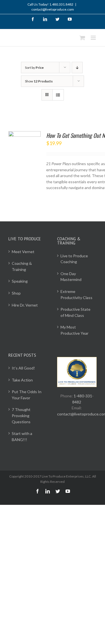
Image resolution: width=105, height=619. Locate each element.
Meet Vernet (23, 251)
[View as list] (58, 94)
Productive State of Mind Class (75, 312)
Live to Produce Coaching (74, 258)
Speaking (20, 281)
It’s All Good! (23, 368)
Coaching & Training (22, 266)
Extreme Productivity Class (76, 294)
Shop (16, 293)
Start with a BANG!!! (22, 436)
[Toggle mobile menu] (94, 38)
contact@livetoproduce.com (52, 9)
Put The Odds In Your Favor (26, 394)
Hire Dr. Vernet (25, 305)
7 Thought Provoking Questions (21, 415)
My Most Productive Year (74, 330)
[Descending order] (77, 67)
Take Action (22, 380)
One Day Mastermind (70, 276)
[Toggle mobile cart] (82, 38)
